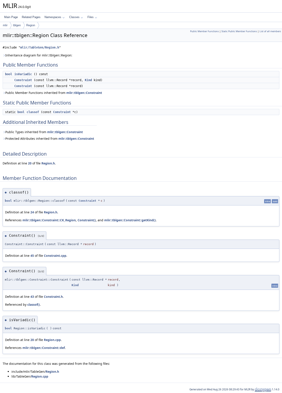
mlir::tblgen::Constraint (84, 93)
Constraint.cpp (55, 255)
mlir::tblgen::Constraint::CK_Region (49, 220)
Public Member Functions (204, 31)
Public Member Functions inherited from (53, 93)
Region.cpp (52, 340)
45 (32, 255)
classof (33, 112)
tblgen (17, 25)
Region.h (48, 163)
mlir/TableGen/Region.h (39, 47)
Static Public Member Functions (239, 31)
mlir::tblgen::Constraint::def (43, 348)
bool (8, 74)
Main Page (11, 17)
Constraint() (87, 220)
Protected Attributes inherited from (49, 138)
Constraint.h (53, 296)
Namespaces (53, 17)
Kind (88, 80)
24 (32, 212)
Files (90, 17)
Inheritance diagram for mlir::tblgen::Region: (38, 55)
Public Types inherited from (44, 132)
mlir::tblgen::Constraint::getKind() (130, 220)
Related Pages (31, 17)
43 (32, 296)
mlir (5, 25)
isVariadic (23, 74)
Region (30, 25)
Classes (74, 17)
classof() (33, 304)
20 (30, 163)
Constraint (23, 80)
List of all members (270, 31)
